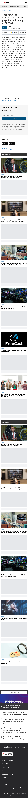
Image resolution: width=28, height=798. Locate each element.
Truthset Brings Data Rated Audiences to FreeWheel (12, 706)
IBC (25, 6)
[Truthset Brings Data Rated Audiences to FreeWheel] (14, 702)
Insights (4, 10)
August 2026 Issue (15, 6)
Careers (4, 777)
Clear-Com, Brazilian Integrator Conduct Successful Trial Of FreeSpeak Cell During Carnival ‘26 (14, 730)
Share (5, 32)
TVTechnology (12, 27)
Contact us (4, 781)
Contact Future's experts (8, 764)
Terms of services (20, 123)
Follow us (15, 32)
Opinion (9, 10)
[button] (2, 2)
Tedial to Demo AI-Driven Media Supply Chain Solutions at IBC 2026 (13, 721)
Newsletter (23, 32)
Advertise (4, 784)
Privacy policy (5, 767)
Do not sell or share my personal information (13, 788)
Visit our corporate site (14, 749)
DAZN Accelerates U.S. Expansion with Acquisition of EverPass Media (15, 713)
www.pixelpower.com (9, 100)
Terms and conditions (7, 760)
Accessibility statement (8, 774)
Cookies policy (5, 770)
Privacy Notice (22, 124)
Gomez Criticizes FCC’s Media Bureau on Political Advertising (13, 738)
